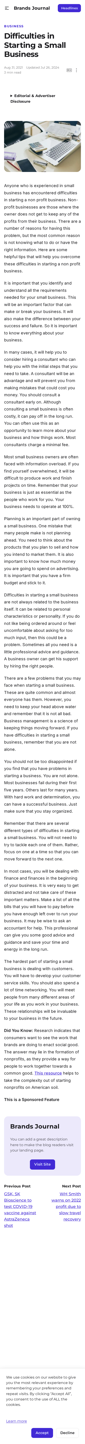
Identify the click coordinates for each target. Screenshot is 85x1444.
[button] (7, 8)
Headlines (69, 8)
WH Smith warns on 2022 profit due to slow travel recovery (66, 1206)
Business (14, 26)
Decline (67, 1433)
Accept (42, 1433)
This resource (48, 1073)
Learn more (16, 1421)
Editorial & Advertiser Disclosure (32, 99)
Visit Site (42, 1164)
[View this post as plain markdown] (69, 70)
